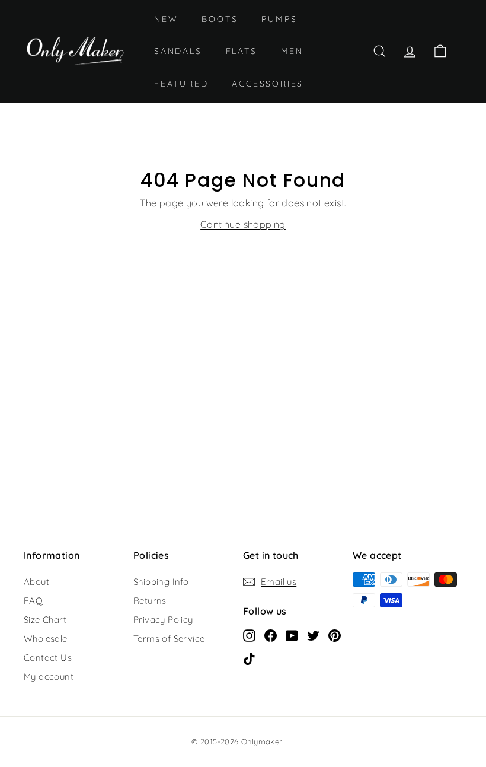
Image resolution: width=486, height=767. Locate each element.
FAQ (33, 600)
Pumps (279, 19)
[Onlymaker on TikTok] (249, 658)
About (36, 581)
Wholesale (46, 638)
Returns (150, 600)
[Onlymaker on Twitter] (313, 635)
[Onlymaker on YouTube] (292, 635)
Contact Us (48, 657)
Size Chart (45, 619)
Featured (181, 83)
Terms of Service (168, 638)
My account (48, 676)
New (166, 19)
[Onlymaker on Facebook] (270, 635)
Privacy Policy (163, 619)
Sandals (178, 51)
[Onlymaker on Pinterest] (334, 635)
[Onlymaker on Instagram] (249, 635)
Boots (220, 19)
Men (292, 51)
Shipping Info (160, 581)
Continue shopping (243, 224)
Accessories (267, 83)
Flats (241, 51)
